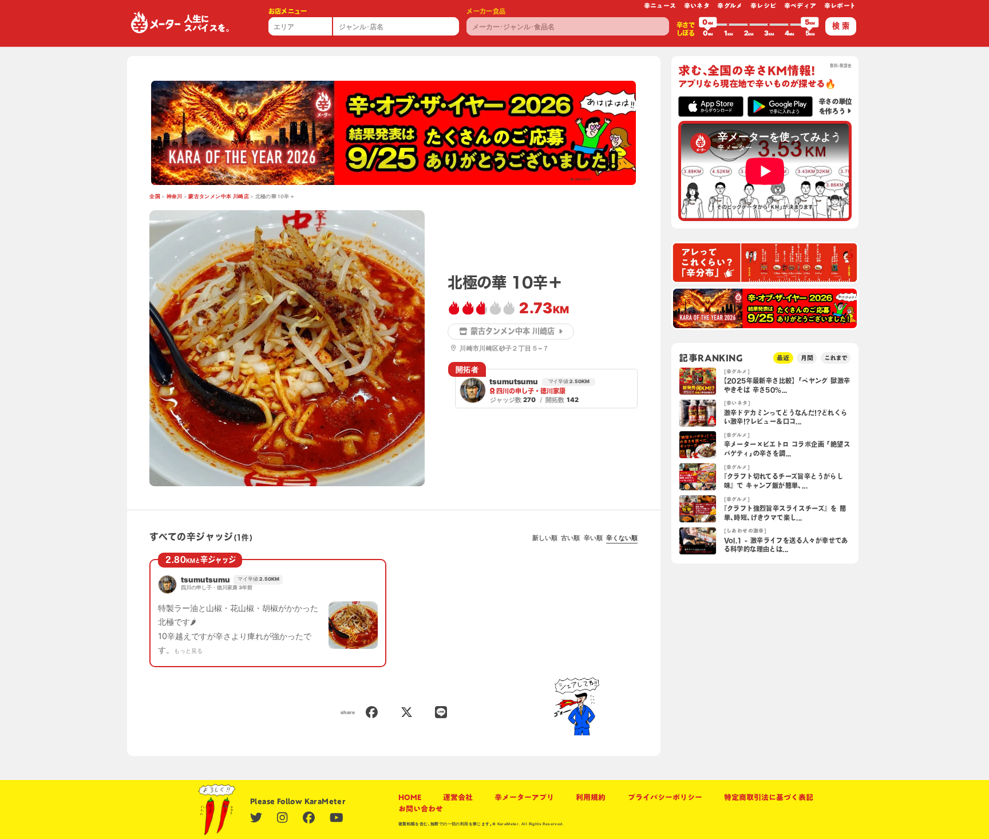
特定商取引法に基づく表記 (768, 797)
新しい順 (544, 538)
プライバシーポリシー (665, 797)
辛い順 (593, 538)
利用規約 (591, 797)
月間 (807, 357)
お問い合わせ (420, 809)
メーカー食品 (485, 11)
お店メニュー (287, 11)
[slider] (708, 25)
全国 (154, 196)
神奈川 (175, 196)
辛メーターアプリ (524, 797)
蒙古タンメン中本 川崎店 (218, 196)
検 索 (840, 26)
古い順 (570, 538)
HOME (409, 797)
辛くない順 (622, 538)
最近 (783, 357)
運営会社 (458, 797)
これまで (835, 357)
